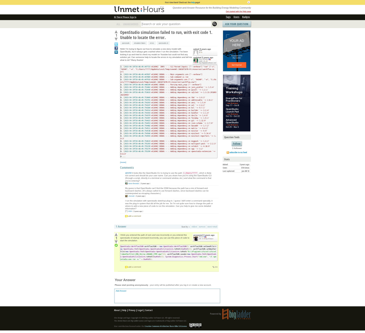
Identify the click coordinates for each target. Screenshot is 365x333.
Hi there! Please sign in (125, 17)
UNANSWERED (130, 24)
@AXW (128, 173)
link (216, 267)
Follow (236, 144)
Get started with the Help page (238, 11)
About (117, 310)
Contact (149, 310)
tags (228, 17)
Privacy (132, 310)
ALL (118, 24)
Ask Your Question (236, 24)
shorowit (131, 196)
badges (246, 17)
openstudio (125, 43)
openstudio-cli (163, 43)
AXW (200, 50)
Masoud (201, 236)
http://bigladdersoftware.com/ (207, 63)
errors (152, 43)
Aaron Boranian (203, 59)
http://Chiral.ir (209, 238)
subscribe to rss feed (238, 152)
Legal (140, 310)
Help (193, 2)
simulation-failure (139, 43)
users (236, 17)
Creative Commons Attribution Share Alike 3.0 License (166, 326)
